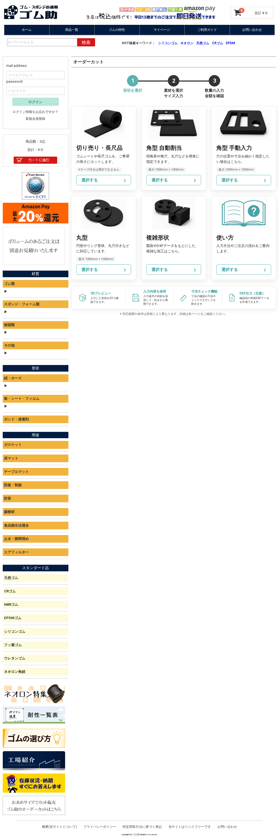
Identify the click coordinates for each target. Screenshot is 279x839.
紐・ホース (13, 378)
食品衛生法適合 (16, 525)
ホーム (27, 30)
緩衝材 (9, 512)
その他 (9, 345)
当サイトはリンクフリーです (189, 827)
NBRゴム (11, 604)
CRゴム (217, 43)
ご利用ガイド (207, 30)
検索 (86, 42)
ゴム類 (9, 284)
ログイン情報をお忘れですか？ (36, 112)
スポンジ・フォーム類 (22, 304)
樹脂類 (9, 325)
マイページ (162, 30)
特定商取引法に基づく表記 (142, 827)
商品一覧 (71, 30)
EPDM (230, 43)
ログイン (36, 102)
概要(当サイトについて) (59, 827)
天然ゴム (202, 43)
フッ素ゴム (13, 645)
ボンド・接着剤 (16, 419)
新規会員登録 (36, 119)
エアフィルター (16, 552)
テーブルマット (16, 472)
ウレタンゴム (14, 658)
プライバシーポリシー (99, 827)
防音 (7, 498)
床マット (11, 458)
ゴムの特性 (117, 30)
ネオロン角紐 (14, 672)
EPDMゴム (13, 618)
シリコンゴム (168, 43)
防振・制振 (13, 485)
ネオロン (186, 43)
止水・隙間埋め (16, 539)
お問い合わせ (252, 30)
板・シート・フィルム (22, 398)
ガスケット (13, 445)
